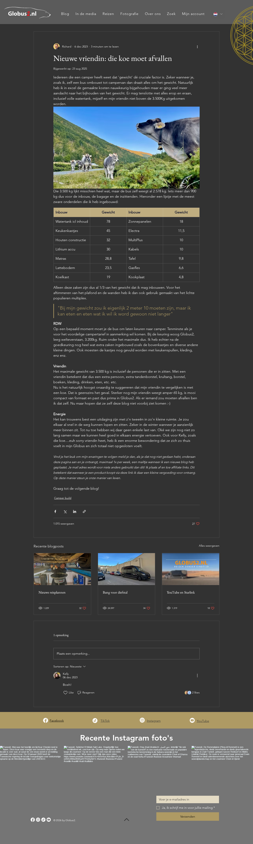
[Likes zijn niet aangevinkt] (65, 692)
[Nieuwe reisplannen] (62, 569)
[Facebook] (45, 720)
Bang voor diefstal (115, 592)
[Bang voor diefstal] (126, 569)
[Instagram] (142, 720)
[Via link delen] (84, 511)
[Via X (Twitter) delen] (65, 511)
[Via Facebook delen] (55, 511)
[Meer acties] (197, 46)
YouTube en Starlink (181, 592)
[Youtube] (192, 720)
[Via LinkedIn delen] (74, 511)
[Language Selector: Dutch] (218, 14)
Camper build (62, 498)
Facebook (57, 720)
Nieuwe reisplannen (52, 592)
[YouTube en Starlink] (190, 569)
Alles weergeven (209, 545)
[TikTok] (95, 720)
